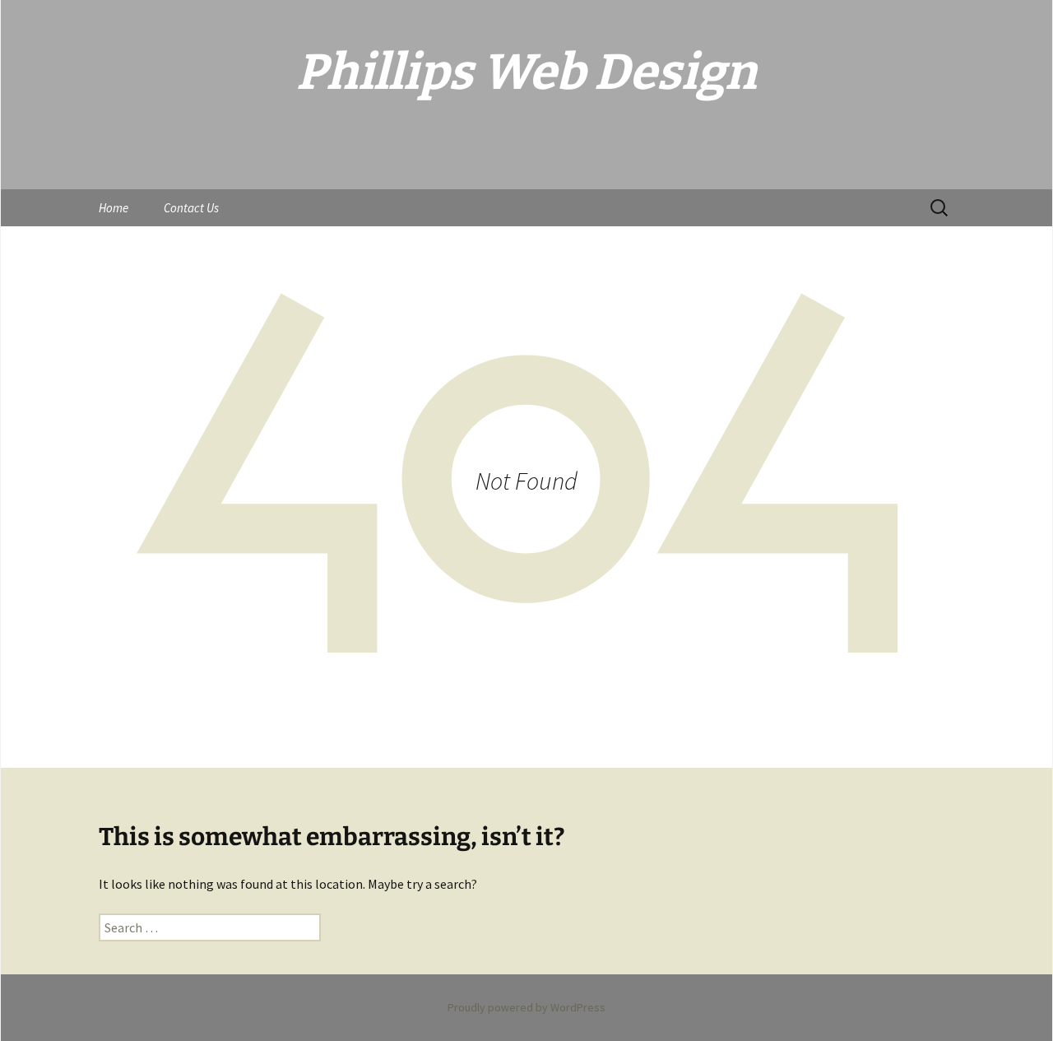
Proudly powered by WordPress (526, 1007)
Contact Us (191, 208)
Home (113, 208)
